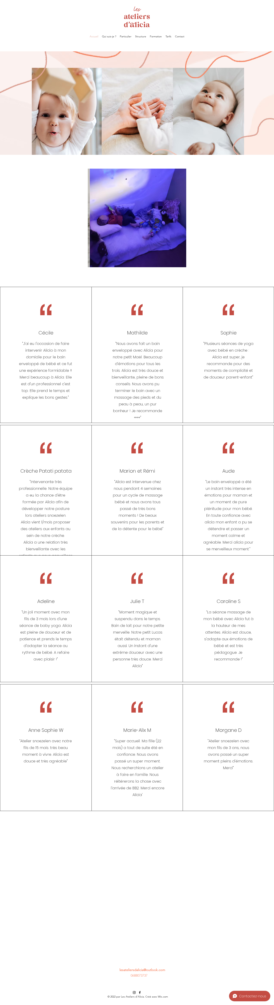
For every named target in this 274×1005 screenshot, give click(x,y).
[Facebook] (140, 992)
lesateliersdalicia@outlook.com (142, 970)
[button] (137, 218)
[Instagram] (134, 992)
